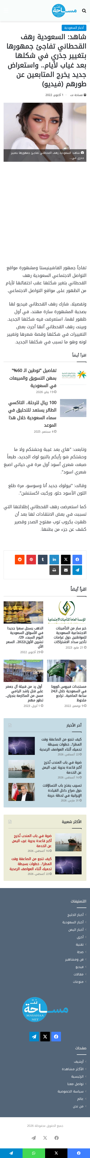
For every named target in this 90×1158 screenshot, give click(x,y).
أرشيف (79, 1062)
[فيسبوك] (77, 559)
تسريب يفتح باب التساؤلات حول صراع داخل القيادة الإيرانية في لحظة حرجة (62, 790)
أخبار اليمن (76, 929)
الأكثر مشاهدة (73, 1069)
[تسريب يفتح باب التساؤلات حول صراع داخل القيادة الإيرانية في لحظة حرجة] (21, 792)
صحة (80, 952)
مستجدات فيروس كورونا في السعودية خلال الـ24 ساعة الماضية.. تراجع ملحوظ (68, 693)
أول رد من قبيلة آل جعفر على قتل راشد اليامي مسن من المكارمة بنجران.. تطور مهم (24, 693)
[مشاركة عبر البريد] (66, 570)
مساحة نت (76, 95)
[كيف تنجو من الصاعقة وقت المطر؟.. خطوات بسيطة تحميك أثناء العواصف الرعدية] (21, 746)
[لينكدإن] (54, 559)
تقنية (80, 944)
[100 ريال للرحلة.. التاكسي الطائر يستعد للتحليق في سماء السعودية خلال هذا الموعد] (73, 408)
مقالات (79, 974)
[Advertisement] (45, 215)
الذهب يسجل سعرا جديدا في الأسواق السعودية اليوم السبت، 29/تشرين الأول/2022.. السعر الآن (24, 637)
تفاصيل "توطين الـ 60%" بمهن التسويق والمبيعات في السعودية (32, 378)
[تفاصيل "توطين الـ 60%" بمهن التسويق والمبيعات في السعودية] (73, 376)
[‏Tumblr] (43, 559)
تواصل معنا (75, 1084)
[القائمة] (6, 12)
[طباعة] (54, 570)
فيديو (80, 966)
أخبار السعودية (74, 28)
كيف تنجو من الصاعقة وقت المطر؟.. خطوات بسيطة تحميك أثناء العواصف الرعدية (61, 744)
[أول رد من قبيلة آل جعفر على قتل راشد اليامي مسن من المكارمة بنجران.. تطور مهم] (23, 671)
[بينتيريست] (31, 559)
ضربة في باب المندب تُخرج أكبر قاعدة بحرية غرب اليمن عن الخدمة (62, 767)
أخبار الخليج (75, 914)
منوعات (78, 981)
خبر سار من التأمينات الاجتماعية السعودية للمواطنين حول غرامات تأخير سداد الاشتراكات (70, 635)
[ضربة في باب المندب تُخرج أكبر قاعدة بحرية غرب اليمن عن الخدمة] (21, 769)
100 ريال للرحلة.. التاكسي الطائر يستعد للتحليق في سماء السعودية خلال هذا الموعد (32, 414)
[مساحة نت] (64, 10)
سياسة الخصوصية (71, 1091)
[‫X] (66, 559)
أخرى (80, 937)
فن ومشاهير (74, 959)
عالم (80, 1099)
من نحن (78, 1106)
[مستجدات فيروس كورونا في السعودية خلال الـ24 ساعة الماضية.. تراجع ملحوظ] (67, 671)
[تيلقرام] (77, 570)
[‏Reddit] (19, 559)
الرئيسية (77, 1077)
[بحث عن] (84, 12)
